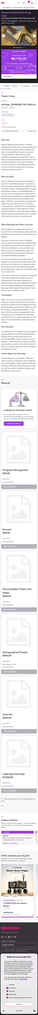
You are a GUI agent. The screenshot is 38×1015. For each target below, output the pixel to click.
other (4, 123)
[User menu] (32, 2)
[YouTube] (9, 937)
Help (17, 825)
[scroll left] (3, 35)
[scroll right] (34, 35)
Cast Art (8, 714)
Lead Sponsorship (14, 774)
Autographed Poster (15, 652)
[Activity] (28, 3)
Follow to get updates (10, 843)
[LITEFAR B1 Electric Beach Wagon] (17, 880)
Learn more (20, 840)
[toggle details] (33, 916)
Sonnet (7, 529)
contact (11, 107)
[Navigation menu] (36, 3)
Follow (19, 68)
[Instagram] (12, 937)
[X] (6, 937)
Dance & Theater (8, 115)
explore (22, 861)
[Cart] (23, 2)
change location (29, 7)
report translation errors (19, 951)
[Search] (19, 3)
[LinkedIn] (15, 937)
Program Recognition (15, 470)
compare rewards (13, 423)
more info (4, 107)
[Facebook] (2, 937)
